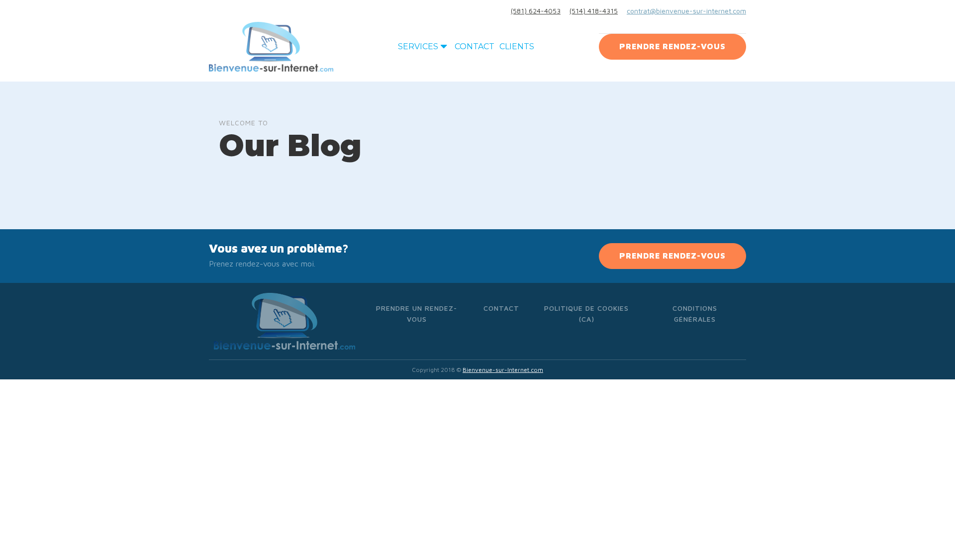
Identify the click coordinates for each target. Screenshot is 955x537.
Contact (474, 46)
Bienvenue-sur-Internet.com (503, 369)
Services (418, 46)
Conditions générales (694, 313)
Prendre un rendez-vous (416, 313)
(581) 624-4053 (536, 10)
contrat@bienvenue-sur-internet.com (686, 10)
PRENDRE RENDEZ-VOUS (672, 46)
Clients (516, 46)
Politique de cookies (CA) (586, 313)
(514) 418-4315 (594, 10)
